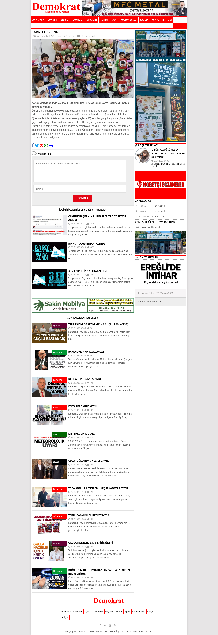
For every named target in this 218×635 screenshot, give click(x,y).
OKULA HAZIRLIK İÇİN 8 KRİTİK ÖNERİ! (91, 542)
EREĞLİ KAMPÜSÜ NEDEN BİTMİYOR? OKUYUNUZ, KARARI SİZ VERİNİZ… (168, 153)
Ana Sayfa (66, 611)
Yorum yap (70, 36)
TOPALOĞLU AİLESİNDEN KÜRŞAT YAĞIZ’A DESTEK (98, 488)
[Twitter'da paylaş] (37, 145)
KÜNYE (155, 20)
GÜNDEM (52, 20)
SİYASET (65, 20)
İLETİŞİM (167, 20)
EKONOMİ (77, 20)
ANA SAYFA (38, 20)
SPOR (114, 20)
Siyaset (87, 611)
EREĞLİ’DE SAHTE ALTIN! (83, 406)
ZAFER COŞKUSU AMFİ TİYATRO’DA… (90, 515)
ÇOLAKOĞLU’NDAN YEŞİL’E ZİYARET (89, 460)
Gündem (77, 611)
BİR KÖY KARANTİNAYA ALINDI (86, 243)
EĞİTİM (104, 20)
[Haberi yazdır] (51, 145)
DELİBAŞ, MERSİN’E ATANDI (84, 379)
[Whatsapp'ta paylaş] (46, 145)
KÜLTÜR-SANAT (129, 20)
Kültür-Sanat (138, 611)
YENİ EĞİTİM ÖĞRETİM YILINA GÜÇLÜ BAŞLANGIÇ (98, 324)
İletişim (65, 617)
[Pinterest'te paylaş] (41, 145)
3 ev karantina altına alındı (87, 270)
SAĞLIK (144, 20)
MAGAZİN (92, 20)
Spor (127, 611)
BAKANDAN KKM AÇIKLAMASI (86, 351)
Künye (150, 611)
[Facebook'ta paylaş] (33, 145)
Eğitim (119, 611)
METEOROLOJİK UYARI (81, 433)
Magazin (109, 611)
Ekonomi (98, 611)
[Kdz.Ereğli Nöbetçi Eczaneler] (160, 197)
